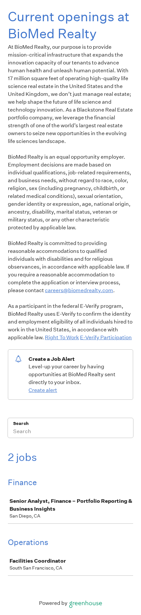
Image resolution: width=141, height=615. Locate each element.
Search (21, 423)
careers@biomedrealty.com (79, 290)
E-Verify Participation (106, 337)
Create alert (43, 390)
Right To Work (62, 337)
